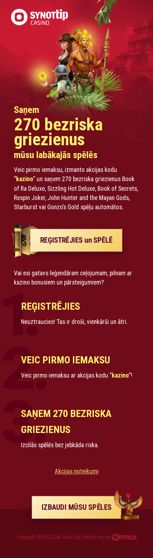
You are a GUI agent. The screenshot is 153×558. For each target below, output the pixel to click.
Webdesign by (97, 537)
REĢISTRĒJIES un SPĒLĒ (76, 240)
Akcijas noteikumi (77, 471)
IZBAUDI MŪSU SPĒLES (76, 507)
